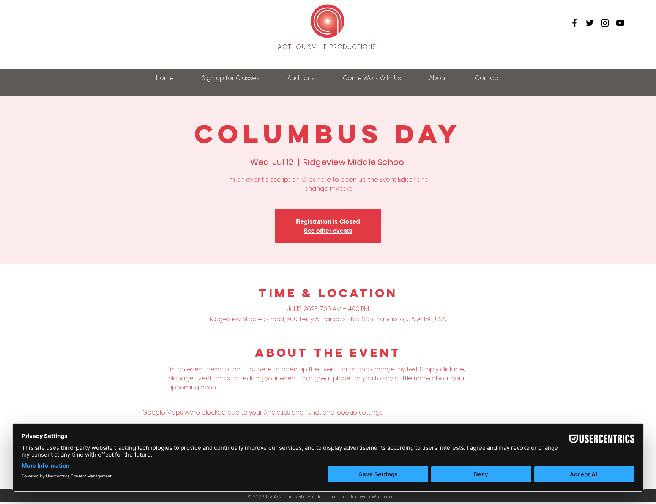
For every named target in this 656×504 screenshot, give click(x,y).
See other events (328, 230)
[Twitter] (590, 23)
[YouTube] (620, 23)
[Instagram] (605, 23)
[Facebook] (574, 23)
